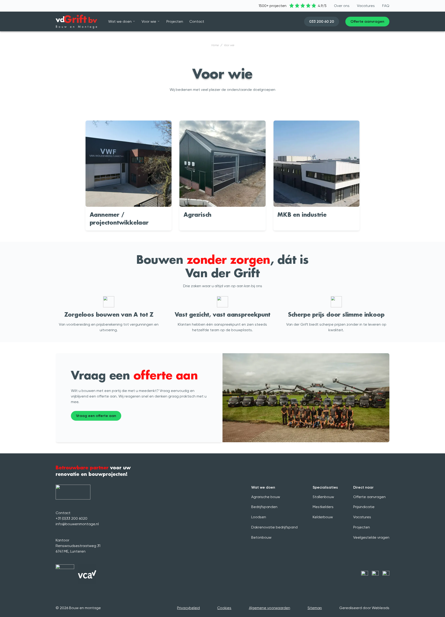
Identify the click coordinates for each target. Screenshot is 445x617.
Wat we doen (120, 21)
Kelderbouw (323, 517)
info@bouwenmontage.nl (77, 524)
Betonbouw (261, 537)
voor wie (229, 45)
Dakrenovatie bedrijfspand (274, 527)
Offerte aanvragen (369, 497)
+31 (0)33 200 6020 (71, 518)
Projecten (361, 527)
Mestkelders (323, 507)
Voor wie (149, 21)
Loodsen (258, 517)
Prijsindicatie (364, 507)
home (215, 45)
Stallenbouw (323, 497)
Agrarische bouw (265, 497)
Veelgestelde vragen (371, 537)
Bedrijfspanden (264, 507)
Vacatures (362, 517)
